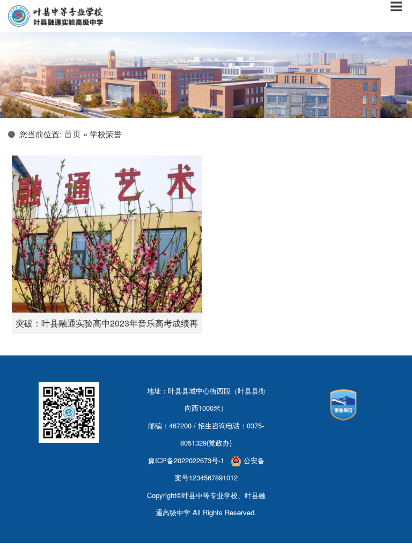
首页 (72, 134)
